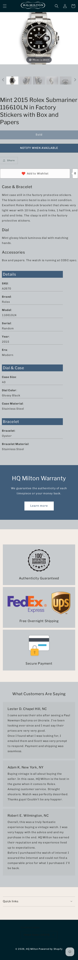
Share (11, 160)
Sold (39, 134)
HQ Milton (32, 948)
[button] (5, 6)
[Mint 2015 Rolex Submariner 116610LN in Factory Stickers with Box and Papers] (12, 80)
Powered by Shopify (51, 948)
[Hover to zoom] (39, 38)
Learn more (39, 505)
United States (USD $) (37, 934)
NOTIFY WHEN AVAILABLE (39, 148)
